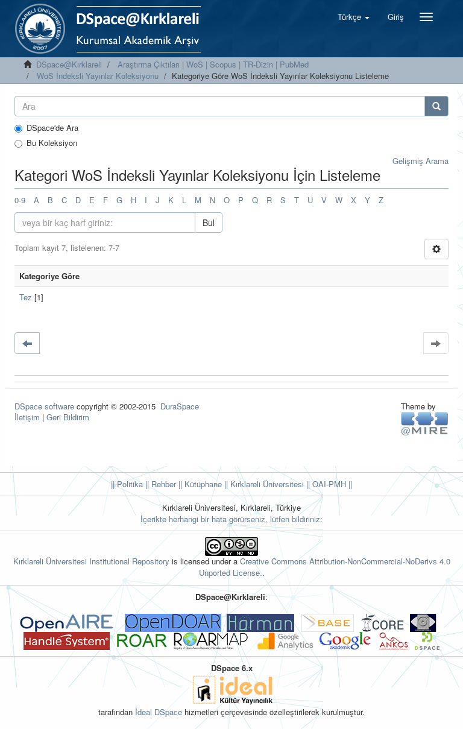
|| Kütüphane (199, 484)
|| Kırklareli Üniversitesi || (266, 484)
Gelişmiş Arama (420, 160)
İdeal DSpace (158, 712)
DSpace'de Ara (52, 127)
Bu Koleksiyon (52, 142)
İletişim (27, 417)
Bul (209, 222)
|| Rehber (159, 484)
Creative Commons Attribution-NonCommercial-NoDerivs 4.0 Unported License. (324, 566)
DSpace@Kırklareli (69, 64)
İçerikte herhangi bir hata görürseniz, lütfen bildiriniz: (231, 519)
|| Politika (127, 484)
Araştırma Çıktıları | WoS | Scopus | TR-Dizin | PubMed (213, 64)
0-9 (19, 200)
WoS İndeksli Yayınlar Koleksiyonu (98, 75)
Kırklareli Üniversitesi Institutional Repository (91, 561)
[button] (354, 17)
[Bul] (436, 106)
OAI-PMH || (331, 484)
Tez (25, 297)
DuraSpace (179, 406)
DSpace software (44, 406)
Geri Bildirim (67, 417)
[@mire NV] (425, 423)
